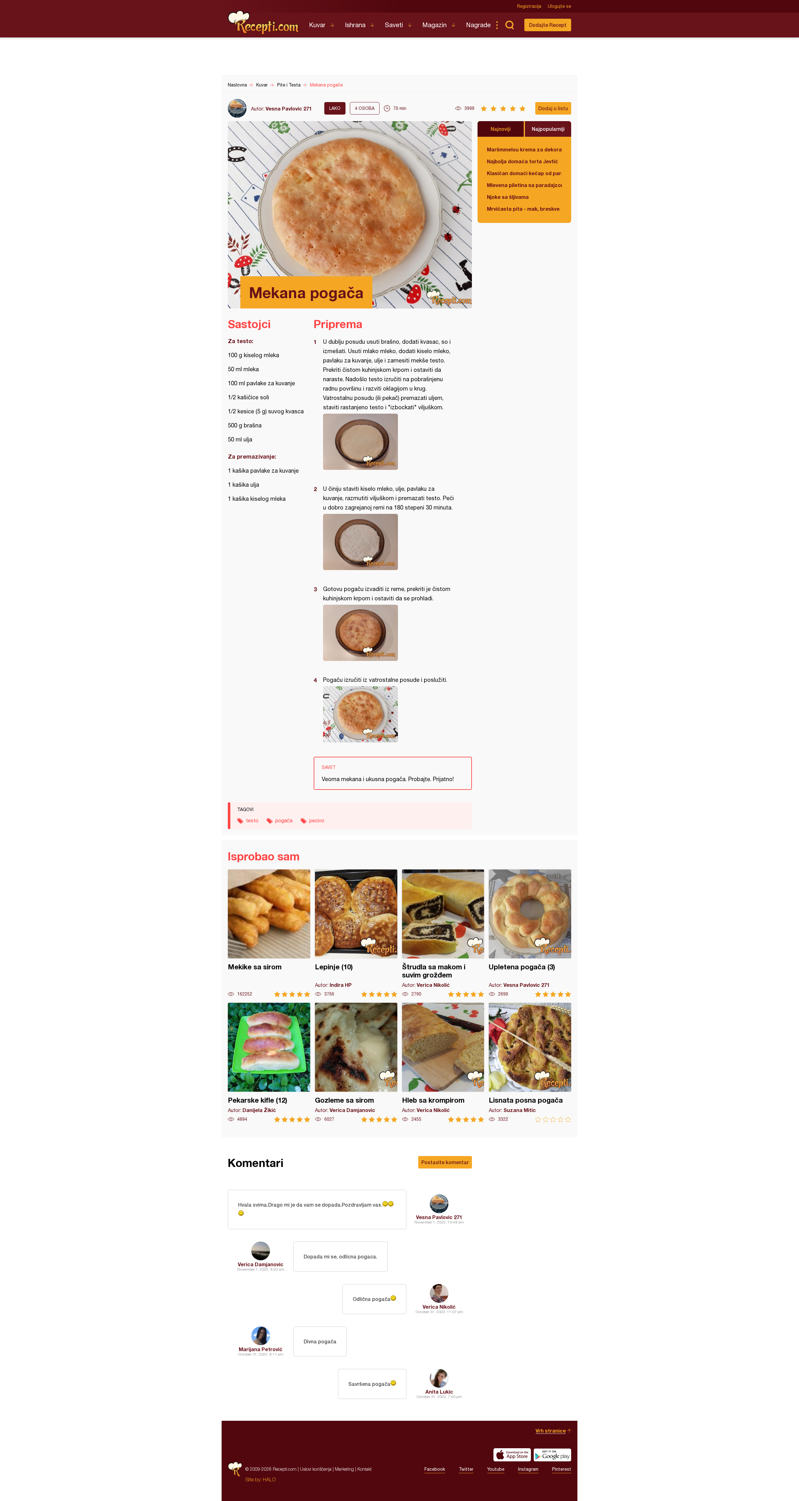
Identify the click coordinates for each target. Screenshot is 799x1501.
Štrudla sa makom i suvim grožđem (443, 933)
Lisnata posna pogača (530, 1062)
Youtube (495, 1469)
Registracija (529, 6)
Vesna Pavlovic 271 (289, 108)
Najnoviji (501, 129)
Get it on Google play (552, 1454)
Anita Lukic (439, 1392)
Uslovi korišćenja (315, 1469)
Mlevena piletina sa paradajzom (524, 185)
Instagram (528, 1469)
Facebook (434, 1469)
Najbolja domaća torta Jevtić (522, 161)
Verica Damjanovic (260, 1264)
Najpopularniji (548, 129)
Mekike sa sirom (269, 933)
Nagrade (478, 24)
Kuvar (317, 24)
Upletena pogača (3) (530, 933)
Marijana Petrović (260, 1349)
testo (252, 820)
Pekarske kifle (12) (269, 1062)
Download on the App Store (512, 1454)
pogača (283, 820)
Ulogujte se (559, 6)
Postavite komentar (445, 1162)
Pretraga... (509, 25)
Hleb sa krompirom (443, 1062)
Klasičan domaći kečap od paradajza (524, 173)
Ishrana (355, 24)
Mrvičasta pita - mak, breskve (523, 209)
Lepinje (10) (356, 933)
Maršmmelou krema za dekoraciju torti (524, 149)
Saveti (394, 24)
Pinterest (561, 1469)
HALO (269, 1479)
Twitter (466, 1469)
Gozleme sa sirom (356, 1062)
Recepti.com (264, 22)
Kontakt (364, 1469)
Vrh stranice (551, 1431)
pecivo (316, 820)
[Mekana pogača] (389, 442)
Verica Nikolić (439, 1307)
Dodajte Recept (547, 25)
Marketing (344, 1469)
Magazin (434, 24)
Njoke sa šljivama (508, 197)
